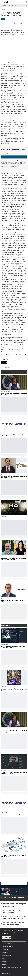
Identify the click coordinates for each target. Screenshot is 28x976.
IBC (21, 5)
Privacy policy (5, 949)
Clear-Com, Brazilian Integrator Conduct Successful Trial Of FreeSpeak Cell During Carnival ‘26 (14, 905)
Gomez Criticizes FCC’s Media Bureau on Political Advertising (15, 911)
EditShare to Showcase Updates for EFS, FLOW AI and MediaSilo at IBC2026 (15, 917)
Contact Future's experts (7, 946)
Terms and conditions (7, 943)
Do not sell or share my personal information (12, 967)
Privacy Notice (19, 162)
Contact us (4, 961)
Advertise (4, 964)
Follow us (16, 23)
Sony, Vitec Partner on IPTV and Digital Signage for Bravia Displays (14, 923)
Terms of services (17, 160)
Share (5, 23)
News (3, 19)
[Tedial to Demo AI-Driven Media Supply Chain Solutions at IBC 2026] (14, 893)
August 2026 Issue (13, 5)
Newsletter (24, 23)
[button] (2, 2)
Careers (3, 958)
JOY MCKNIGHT (10, 19)
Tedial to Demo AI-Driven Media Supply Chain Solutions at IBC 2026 (14, 898)
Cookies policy (5, 952)
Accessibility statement (7, 955)
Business (3, 9)
